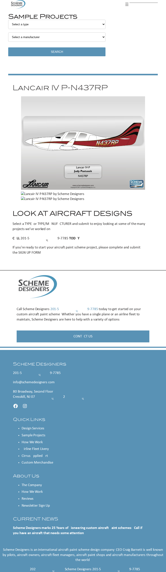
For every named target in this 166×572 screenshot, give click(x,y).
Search (57, 51)
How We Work (32, 442)
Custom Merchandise (37, 462)
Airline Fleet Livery (35, 449)
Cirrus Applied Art (35, 456)
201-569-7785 (44, 238)
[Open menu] (126, 4)
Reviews (28, 499)
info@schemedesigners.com (34, 382)
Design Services (33, 428)
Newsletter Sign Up (36, 506)
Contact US (82, 336)
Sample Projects (33, 435)
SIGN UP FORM (29, 253)
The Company (32, 485)
